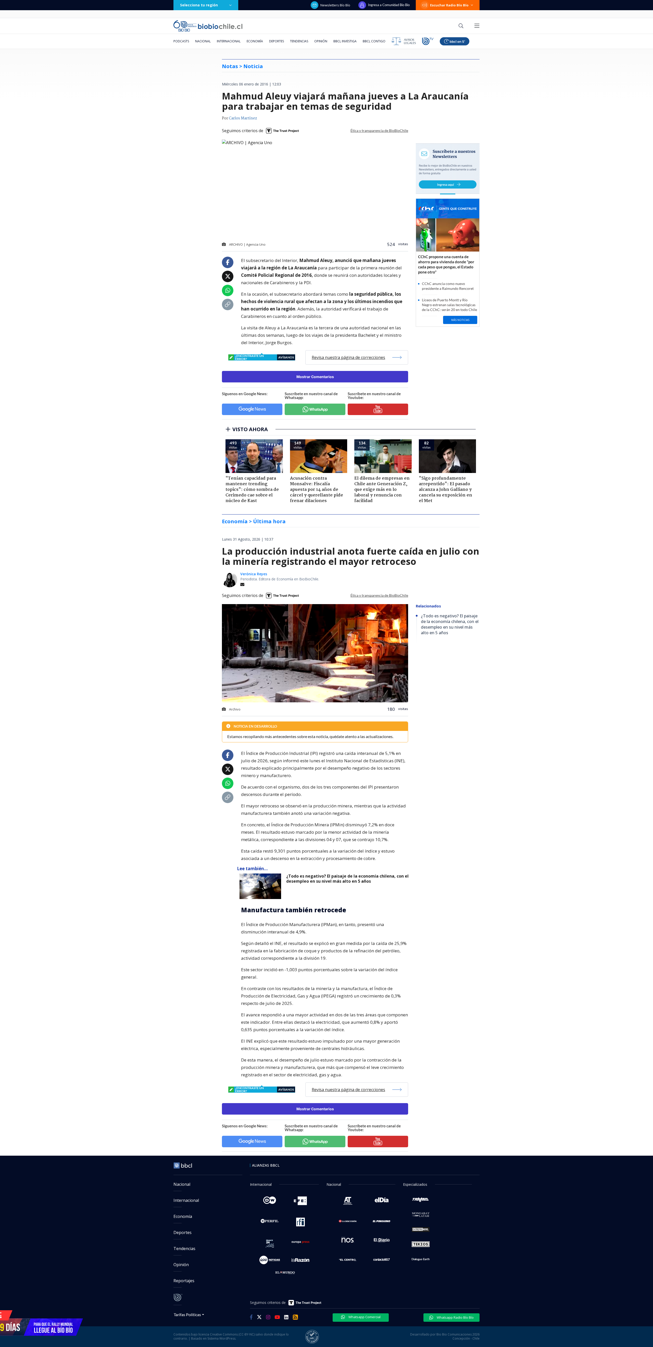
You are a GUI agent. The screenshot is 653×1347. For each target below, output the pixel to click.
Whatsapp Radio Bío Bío (455, 1317)
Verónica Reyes (253, 573)
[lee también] (262, 886)
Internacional (229, 41)
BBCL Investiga (345, 41)
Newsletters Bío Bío (335, 5)
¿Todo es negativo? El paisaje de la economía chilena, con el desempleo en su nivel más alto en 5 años (347, 879)
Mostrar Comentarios (315, 377)
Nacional (203, 41)
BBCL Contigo (374, 41)
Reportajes (183, 1280)
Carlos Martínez (243, 118)
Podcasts (181, 41)
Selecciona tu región (199, 5)
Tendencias (299, 41)
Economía (255, 41)
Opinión (320, 41)
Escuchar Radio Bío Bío (449, 5)
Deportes (276, 41)
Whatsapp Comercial (364, 1317)
